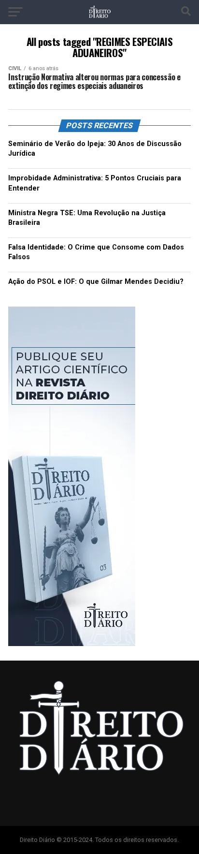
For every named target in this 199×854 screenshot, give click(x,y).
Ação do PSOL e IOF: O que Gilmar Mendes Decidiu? (96, 282)
